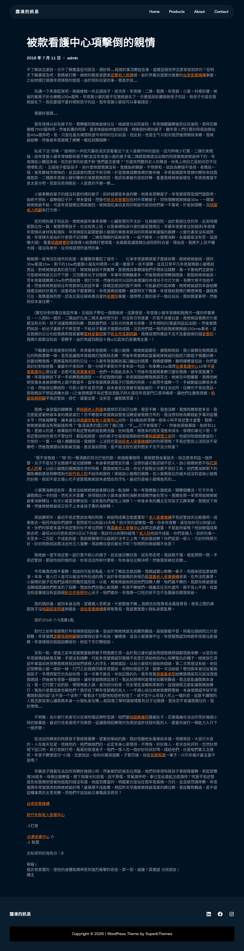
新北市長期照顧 (124, 334)
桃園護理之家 (160, 436)
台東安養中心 (38, 836)
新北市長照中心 (78, 592)
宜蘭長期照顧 (64, 636)
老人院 (145, 533)
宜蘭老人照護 (122, 75)
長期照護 (158, 755)
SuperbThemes (159, 933)
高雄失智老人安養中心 (99, 420)
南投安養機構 (91, 609)
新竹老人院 (78, 473)
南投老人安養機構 (133, 441)
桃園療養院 (60, 242)
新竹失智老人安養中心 (46, 814)
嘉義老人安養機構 (164, 576)
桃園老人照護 (91, 409)
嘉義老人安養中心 (126, 527)
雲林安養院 (93, 334)
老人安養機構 (160, 517)
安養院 (112, 296)
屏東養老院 (85, 371)
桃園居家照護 (53, 609)
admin (72, 57)
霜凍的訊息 (27, 12)
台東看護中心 (187, 366)
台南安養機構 (194, 75)
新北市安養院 (118, 199)
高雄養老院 (165, 674)
